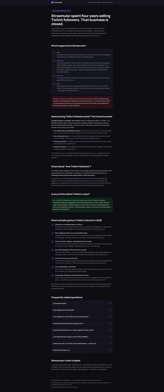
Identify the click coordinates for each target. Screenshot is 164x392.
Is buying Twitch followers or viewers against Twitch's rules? (73, 330)
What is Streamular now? (61, 350)
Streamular (57, 2)
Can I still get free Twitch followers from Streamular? (71, 317)
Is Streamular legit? (59, 303)
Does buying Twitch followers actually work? (68, 323)
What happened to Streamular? (63, 310)
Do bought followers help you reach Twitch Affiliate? (70, 337)
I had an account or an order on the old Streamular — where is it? (74, 343)
